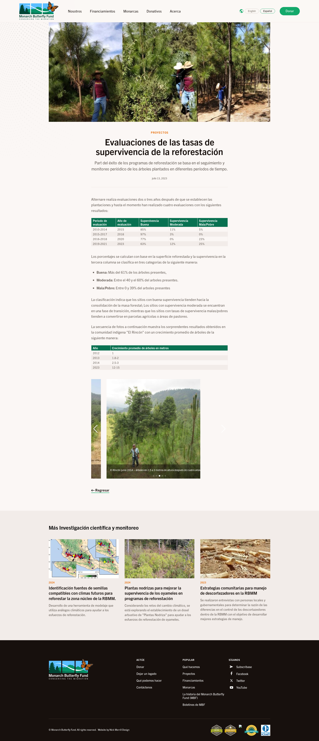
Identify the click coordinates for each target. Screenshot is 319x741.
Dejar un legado (146, 673)
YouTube (241, 687)
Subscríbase (244, 667)
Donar (290, 11)
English (252, 11)
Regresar (102, 490)
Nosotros (75, 11)
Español (267, 11)
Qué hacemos (191, 667)
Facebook (242, 674)
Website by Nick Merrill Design (113, 729)
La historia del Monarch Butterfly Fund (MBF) (203, 696)
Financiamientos (102, 11)
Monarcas (130, 11)
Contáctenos (144, 687)
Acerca (175, 11)
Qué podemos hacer (149, 680)
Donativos (154, 11)
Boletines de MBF (194, 704)
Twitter (240, 680)
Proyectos (189, 673)
